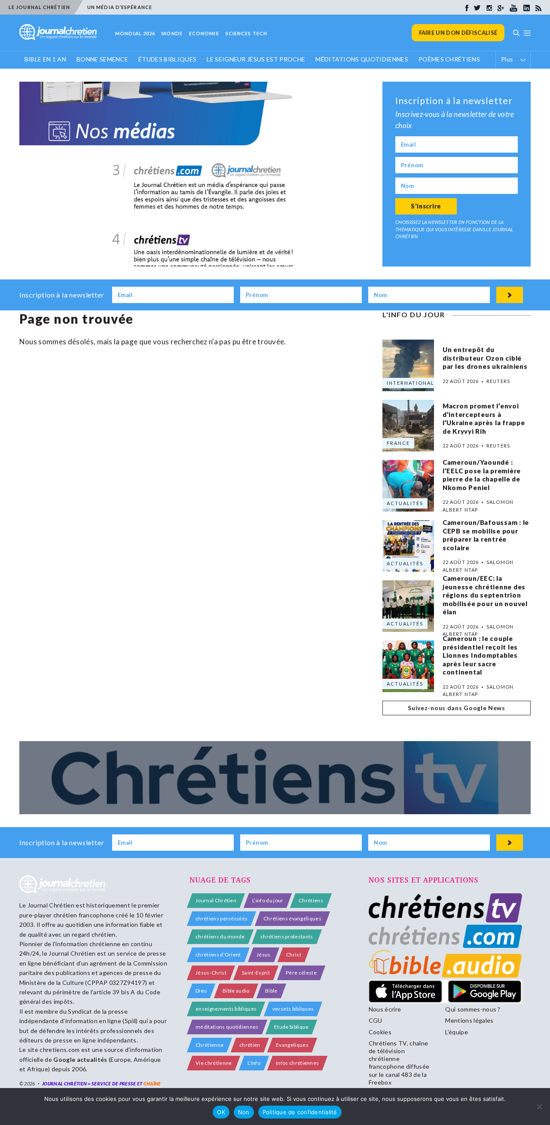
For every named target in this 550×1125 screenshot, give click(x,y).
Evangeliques (292, 1045)
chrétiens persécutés (222, 918)
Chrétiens (311, 900)
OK (221, 1112)
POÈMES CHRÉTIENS (449, 59)
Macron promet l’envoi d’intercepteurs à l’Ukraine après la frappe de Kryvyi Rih (484, 418)
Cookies (380, 1032)
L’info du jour (267, 900)
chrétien (249, 1045)
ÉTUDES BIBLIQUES (167, 59)
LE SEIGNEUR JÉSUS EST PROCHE (256, 59)
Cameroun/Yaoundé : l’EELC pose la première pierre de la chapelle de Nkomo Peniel (482, 474)
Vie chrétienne (214, 1063)
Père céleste (301, 972)
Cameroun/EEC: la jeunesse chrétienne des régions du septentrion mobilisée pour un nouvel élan (485, 595)
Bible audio (236, 990)
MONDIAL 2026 (135, 33)
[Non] (539, 1106)
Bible (271, 990)
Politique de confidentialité (300, 1112)
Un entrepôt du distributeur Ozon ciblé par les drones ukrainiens (485, 358)
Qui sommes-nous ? (472, 1009)
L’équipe (456, 1032)
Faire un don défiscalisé (458, 32)
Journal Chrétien (51, 905)
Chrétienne (209, 1045)
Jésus (264, 954)
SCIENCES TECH (246, 33)
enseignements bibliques (226, 1008)
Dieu (201, 990)
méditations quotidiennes (227, 1027)
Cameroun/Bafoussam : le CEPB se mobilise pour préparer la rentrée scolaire (486, 535)
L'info (254, 1063)
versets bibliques (293, 1008)
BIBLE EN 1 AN (45, 59)
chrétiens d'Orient (218, 954)
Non (244, 1112)
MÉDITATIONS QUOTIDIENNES (361, 59)
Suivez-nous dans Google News (456, 707)
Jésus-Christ (211, 972)
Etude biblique (291, 1027)
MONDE (172, 33)
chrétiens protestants (286, 936)
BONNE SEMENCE (102, 59)
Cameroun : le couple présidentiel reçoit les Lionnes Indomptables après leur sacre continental (480, 655)
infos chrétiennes (297, 1063)
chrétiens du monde (220, 936)
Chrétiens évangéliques (292, 918)
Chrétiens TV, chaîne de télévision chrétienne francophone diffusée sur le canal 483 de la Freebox (399, 1062)
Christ (293, 954)
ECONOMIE (204, 33)
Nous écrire (385, 1009)
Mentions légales (469, 1020)
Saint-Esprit (256, 972)
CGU (375, 1020)
